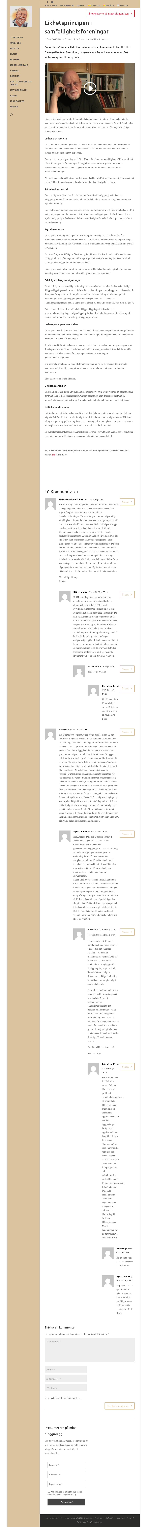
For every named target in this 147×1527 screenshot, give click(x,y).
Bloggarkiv (51, 5)
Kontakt (81, 5)
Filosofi (15, 59)
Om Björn (15, 43)
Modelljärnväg (19, 65)
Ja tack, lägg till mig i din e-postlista (64, 1397)
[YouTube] (52, 3)
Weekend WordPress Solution (90, 1522)
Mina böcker (17, 101)
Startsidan (16, 37)
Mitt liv (14, 48)
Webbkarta (64, 1518)
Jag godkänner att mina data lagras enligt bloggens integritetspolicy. (65, 1493)
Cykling (14, 71)
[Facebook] (47, 3)
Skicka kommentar (118, 1406)
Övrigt (14, 107)
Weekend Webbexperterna (115, 1518)
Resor (13, 96)
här (53, 454)
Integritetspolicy (52, 1518)
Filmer (13, 54)
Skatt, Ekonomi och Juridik (21, 83)
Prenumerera (67, 5)
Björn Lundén (52, 39)
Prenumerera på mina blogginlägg (109, 13)
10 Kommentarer (102, 39)
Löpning (14, 76)
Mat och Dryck (18, 90)
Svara (125, 502)
